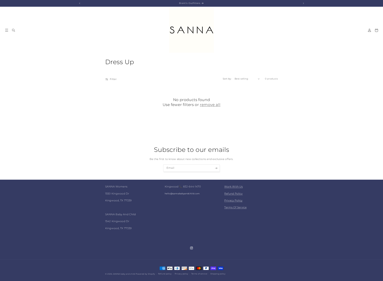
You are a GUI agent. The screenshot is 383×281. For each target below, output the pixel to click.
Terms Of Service (235, 207)
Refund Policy (233, 193)
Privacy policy (181, 274)
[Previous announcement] (79, 3)
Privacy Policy (233, 200)
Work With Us (233, 186)
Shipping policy (217, 274)
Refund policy (165, 274)
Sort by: (227, 78)
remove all (210, 104)
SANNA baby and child (124, 274)
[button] (6, 30)
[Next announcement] (303, 3)
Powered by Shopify (145, 274)
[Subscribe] (216, 168)
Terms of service (199, 274)
